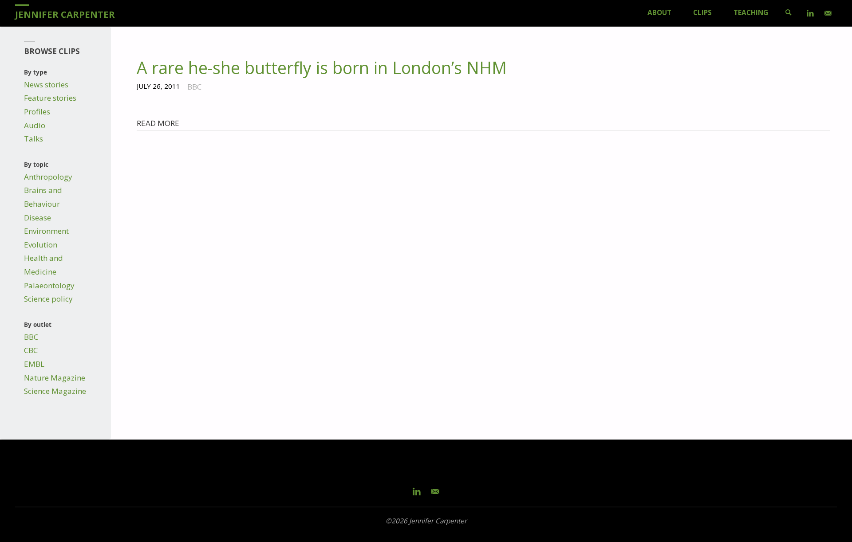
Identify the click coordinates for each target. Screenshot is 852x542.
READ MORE (158, 123)
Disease (37, 217)
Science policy (48, 299)
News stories (46, 84)
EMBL (34, 364)
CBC (31, 350)
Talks (33, 139)
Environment (46, 231)
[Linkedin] (810, 13)
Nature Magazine (54, 378)
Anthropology (48, 177)
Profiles (37, 111)
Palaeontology (49, 285)
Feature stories (50, 98)
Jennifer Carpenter (65, 14)
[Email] (828, 13)
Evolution (40, 245)
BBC (31, 337)
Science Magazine (55, 391)
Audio (34, 125)
